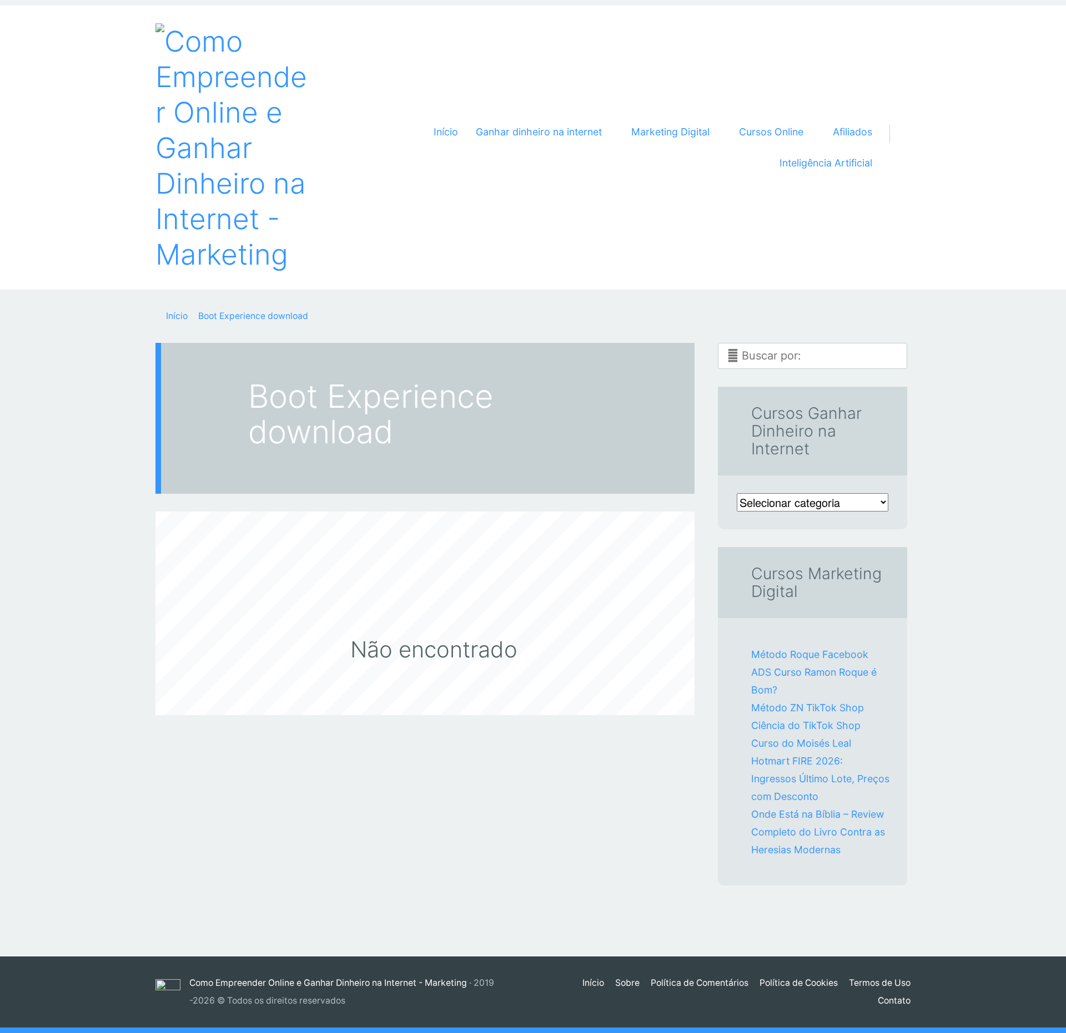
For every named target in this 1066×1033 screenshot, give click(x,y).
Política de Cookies (799, 983)
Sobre (627, 983)
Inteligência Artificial (826, 163)
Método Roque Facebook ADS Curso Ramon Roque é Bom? (814, 672)
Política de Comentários (699, 983)
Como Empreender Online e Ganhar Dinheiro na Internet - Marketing (328, 983)
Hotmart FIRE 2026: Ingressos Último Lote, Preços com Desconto (820, 778)
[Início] (172, 991)
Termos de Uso (880, 983)
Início (446, 132)
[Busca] (896, 120)
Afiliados (852, 132)
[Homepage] (233, 147)
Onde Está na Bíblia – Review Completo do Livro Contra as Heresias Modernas (818, 831)
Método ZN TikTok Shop (807, 707)
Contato (894, 1000)
